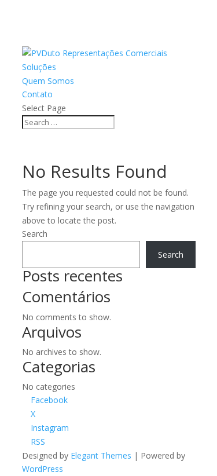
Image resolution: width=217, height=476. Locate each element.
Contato (37, 94)
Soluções (39, 66)
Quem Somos (48, 80)
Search (34, 233)
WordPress (42, 468)
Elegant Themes (101, 455)
